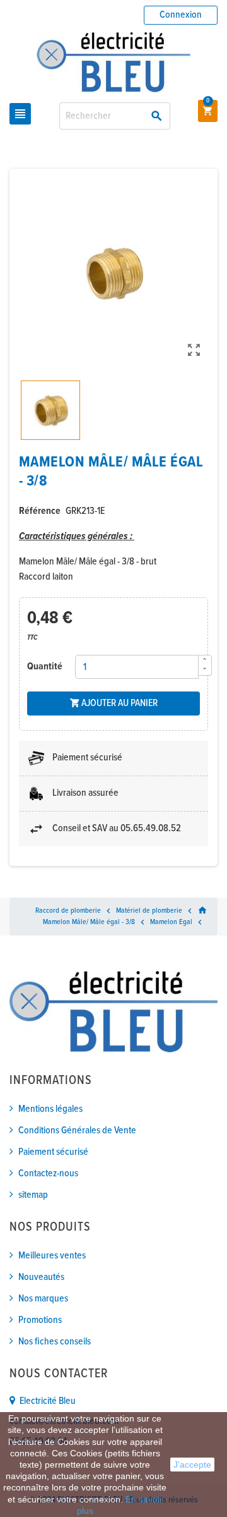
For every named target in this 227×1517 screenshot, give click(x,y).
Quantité (44, 666)
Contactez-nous (48, 1173)
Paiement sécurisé (53, 1152)
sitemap (33, 1195)
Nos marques (43, 1298)
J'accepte (192, 1464)
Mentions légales (50, 1109)
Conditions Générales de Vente (77, 1130)
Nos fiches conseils (54, 1341)
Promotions (40, 1320)
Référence (40, 511)
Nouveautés (41, 1277)
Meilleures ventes (52, 1255)
